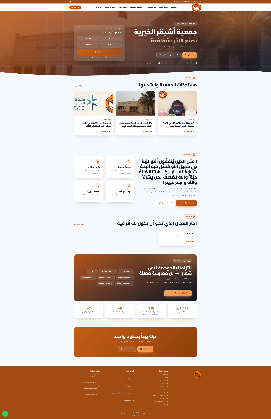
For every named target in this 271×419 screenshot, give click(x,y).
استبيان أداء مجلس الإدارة (126, 379)
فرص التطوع (164, 383)
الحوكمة (165, 378)
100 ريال (110, 45)
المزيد (100, 7)
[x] (74, 1)
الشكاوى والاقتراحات (161, 401)
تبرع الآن (76, 7)
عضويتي (165, 389)
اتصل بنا (165, 404)
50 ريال (88, 38)
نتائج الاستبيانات (129, 400)
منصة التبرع (164, 375)
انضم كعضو (128, 349)
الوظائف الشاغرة (163, 398)
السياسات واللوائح (164, 203)
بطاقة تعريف (163, 7)
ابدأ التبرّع (147, 349)
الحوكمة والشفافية (170, 55)
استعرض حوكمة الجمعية (179, 293)
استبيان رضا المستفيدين (126, 386)
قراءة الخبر (190, 131)
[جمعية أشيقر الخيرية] (196, 7)
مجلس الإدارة (122, 7)
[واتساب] (5, 414)
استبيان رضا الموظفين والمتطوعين (123, 393)
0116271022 (195, 1)
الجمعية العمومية (136, 7)
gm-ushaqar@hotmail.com (181, 1)
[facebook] (70, 1)
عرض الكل (80, 224)
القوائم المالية (110, 7)
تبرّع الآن (191, 55)
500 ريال (87, 45)
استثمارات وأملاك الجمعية (160, 395)
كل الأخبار (79, 86)
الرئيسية (174, 7)
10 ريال (111, 38)
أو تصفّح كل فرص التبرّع (99, 57)
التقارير (166, 392)
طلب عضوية (164, 386)
